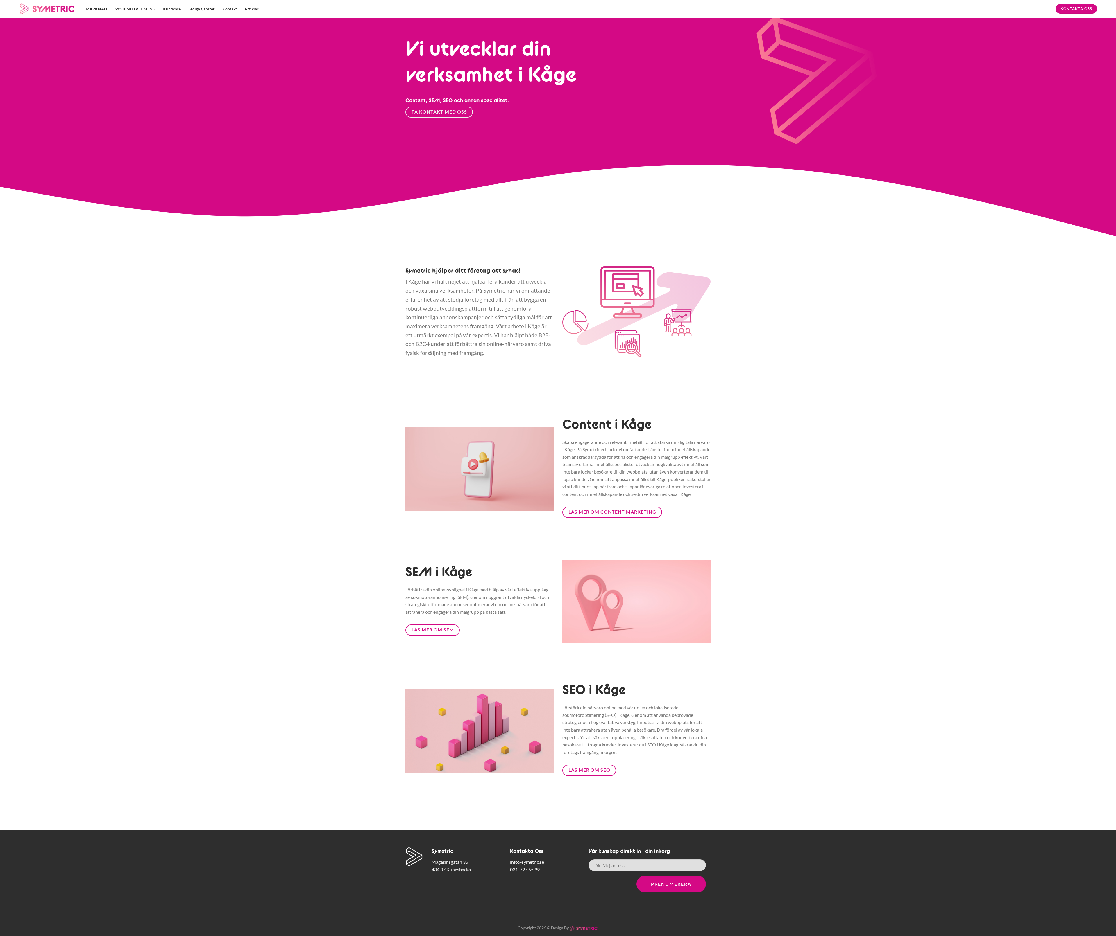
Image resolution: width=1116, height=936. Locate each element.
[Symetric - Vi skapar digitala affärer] (48, 9)
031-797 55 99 (525, 869)
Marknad (96, 8)
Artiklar (251, 8)
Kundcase (172, 8)
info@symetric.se (527, 862)
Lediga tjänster (201, 8)
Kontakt (229, 8)
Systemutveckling (135, 8)
